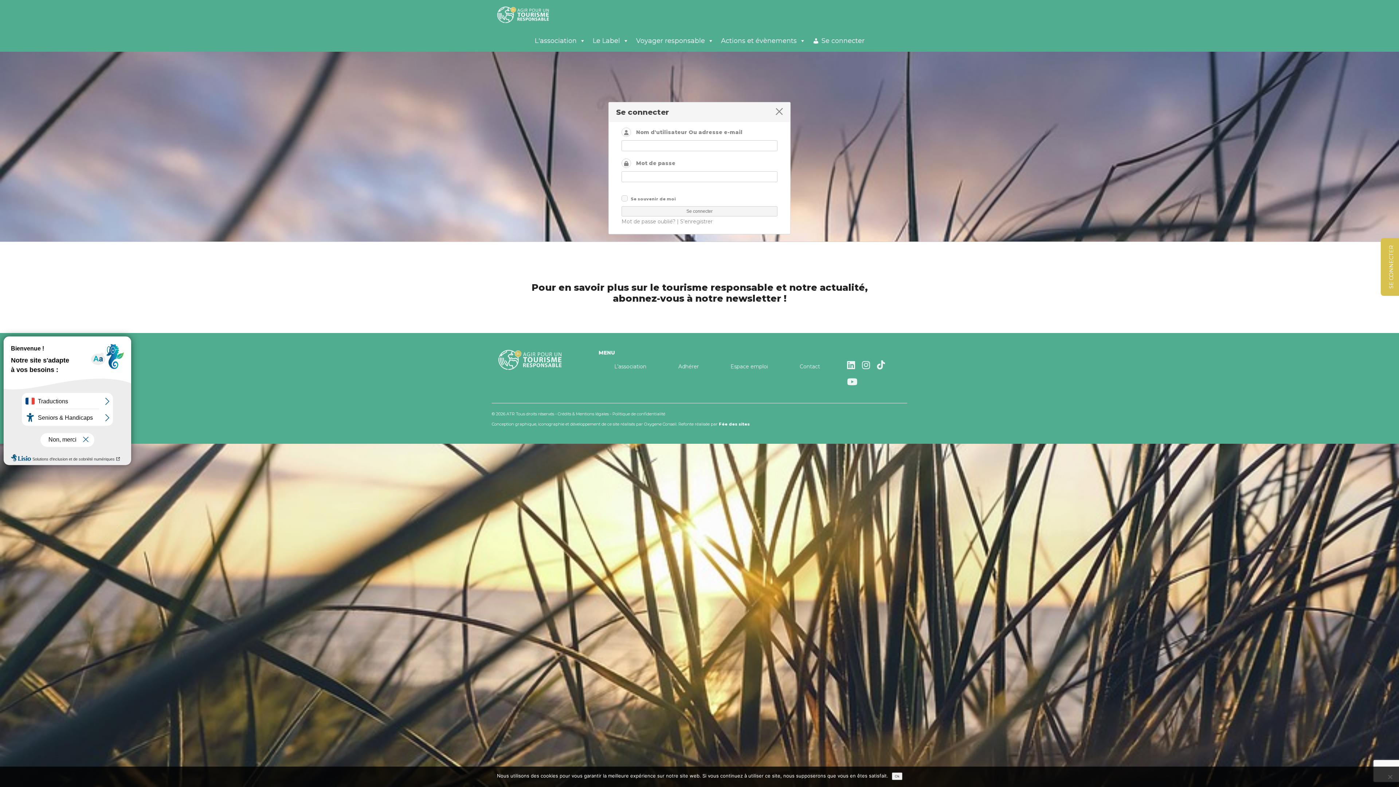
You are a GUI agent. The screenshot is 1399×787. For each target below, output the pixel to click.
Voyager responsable (670, 41)
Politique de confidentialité (638, 413)
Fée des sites (734, 424)
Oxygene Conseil (660, 424)
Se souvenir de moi (653, 198)
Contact (810, 366)
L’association (630, 366)
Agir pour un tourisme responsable (532, 14)
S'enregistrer (696, 221)
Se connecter (843, 41)
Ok (897, 776)
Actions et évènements (759, 41)
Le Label (606, 41)
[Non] (1390, 776)
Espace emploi (749, 366)
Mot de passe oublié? (648, 221)
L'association (556, 41)
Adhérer (688, 366)
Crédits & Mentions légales (583, 413)
